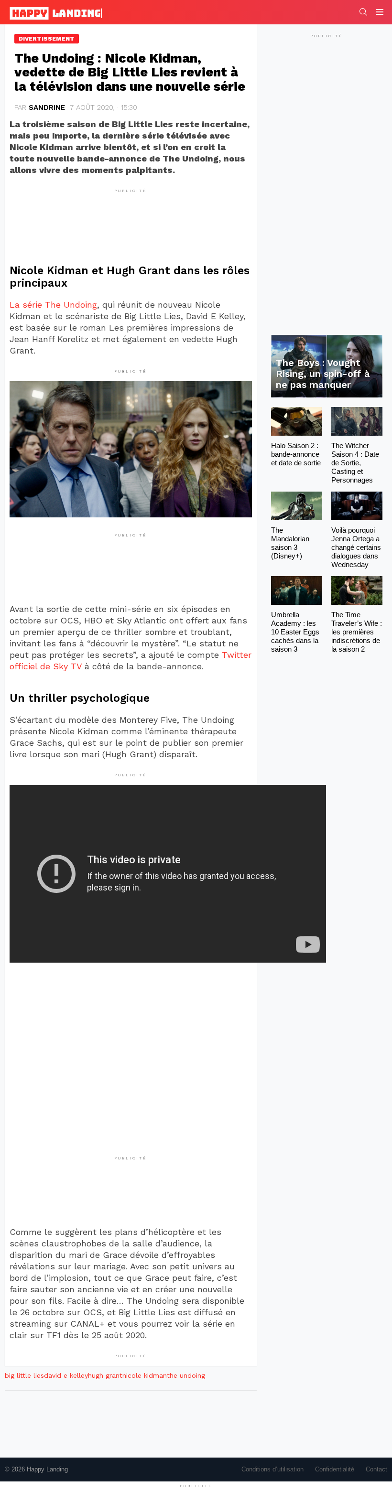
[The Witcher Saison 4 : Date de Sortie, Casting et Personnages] (356, 421)
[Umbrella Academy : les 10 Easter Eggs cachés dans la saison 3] (296, 590)
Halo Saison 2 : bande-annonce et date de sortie (296, 454)
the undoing (186, 1375)
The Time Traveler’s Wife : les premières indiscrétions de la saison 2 (356, 632)
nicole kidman (144, 1375)
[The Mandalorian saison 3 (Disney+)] (296, 506)
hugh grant (105, 1375)
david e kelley (66, 1375)
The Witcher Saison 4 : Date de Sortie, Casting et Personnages (355, 462)
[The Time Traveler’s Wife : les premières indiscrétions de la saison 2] (356, 590)
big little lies (24, 1375)
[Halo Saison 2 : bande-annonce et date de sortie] (296, 421)
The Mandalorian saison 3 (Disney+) (290, 543)
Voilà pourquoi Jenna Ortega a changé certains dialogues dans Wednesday (356, 547)
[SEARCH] (363, 12)
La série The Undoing (53, 305)
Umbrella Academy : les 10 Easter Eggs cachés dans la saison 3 (295, 632)
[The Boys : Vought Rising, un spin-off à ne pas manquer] (326, 366)
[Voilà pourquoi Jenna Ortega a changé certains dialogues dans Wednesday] (356, 506)
